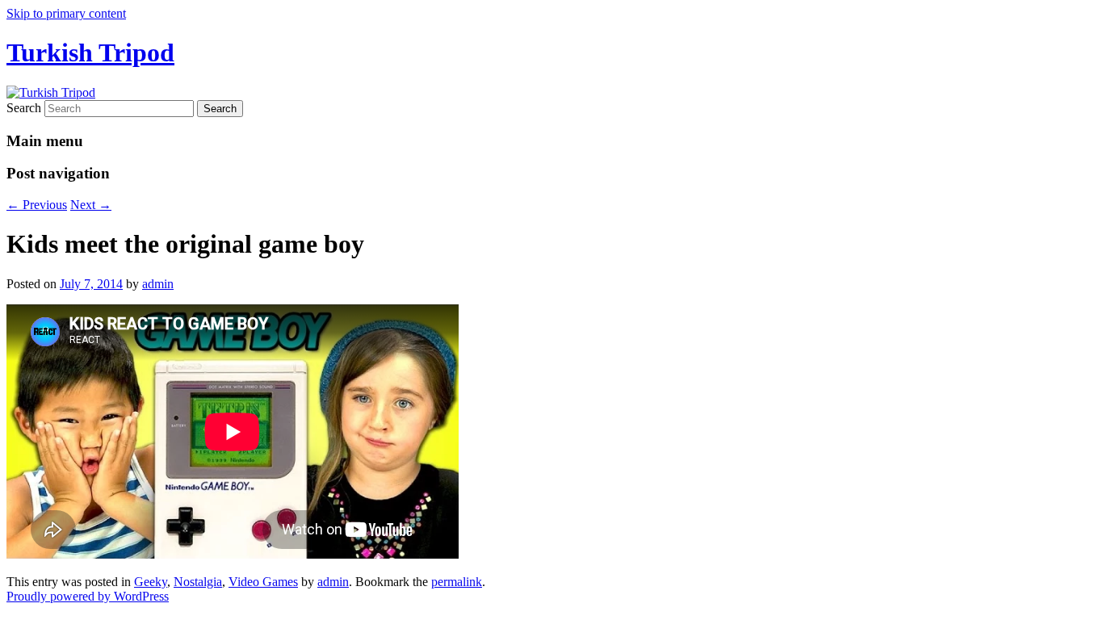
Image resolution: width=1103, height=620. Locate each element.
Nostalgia (198, 582)
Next (90, 205)
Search (23, 108)
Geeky (150, 582)
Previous (36, 205)
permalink (456, 582)
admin (158, 284)
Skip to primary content (66, 13)
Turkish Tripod (90, 52)
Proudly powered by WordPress (87, 596)
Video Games (263, 582)
